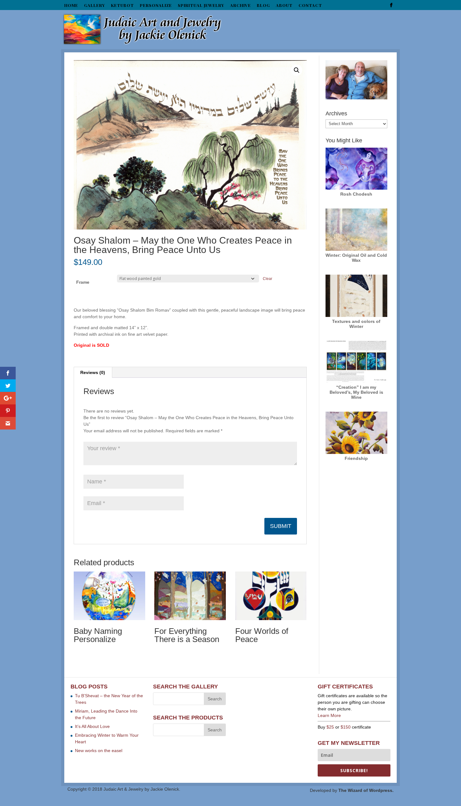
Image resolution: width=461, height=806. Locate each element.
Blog (263, 5)
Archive (240, 5)
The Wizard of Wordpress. (366, 790)
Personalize (156, 5)
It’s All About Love (92, 726)
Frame (82, 282)
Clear (267, 279)
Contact (310, 5)
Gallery (94, 5)
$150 (346, 727)
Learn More (329, 715)
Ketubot (122, 5)
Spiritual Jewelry (201, 5)
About (284, 5)
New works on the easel (98, 750)
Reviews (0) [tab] (92, 372)
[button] (296, 70)
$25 (330, 727)
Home (71, 5)
